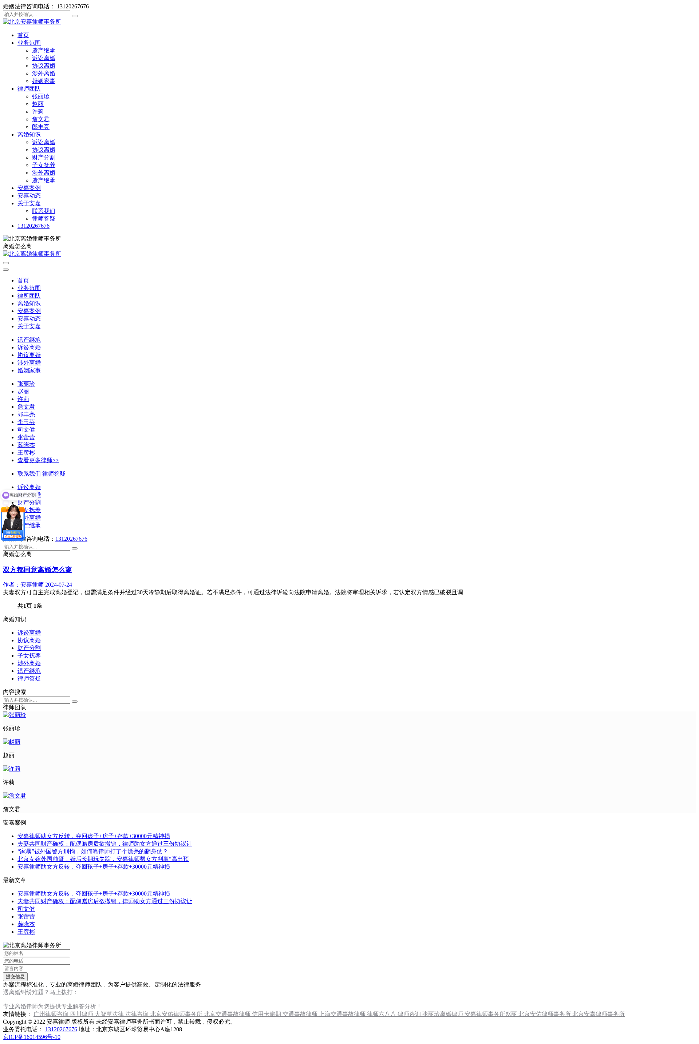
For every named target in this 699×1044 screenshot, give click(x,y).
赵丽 (38, 104)
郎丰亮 (41, 127)
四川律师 (82, 1014)
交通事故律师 (301, 1014)
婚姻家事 (43, 81)
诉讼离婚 (43, 58)
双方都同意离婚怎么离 (37, 569)
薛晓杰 (26, 445)
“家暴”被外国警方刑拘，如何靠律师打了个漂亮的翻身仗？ (92, 851)
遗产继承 (43, 50)
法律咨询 (137, 1014)
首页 (23, 35)
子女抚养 (43, 165)
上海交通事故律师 (343, 1014)
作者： (23, 584)
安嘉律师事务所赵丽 (491, 1014)
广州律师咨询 (51, 1014)
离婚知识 (29, 134)
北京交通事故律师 (228, 1014)
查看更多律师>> (38, 460)
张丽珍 (41, 96)
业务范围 (29, 43)
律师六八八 (382, 1014)
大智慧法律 (110, 1014)
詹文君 (41, 119)
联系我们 (43, 211)
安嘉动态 (29, 195)
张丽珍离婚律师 (443, 1014)
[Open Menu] (6, 263)
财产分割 (43, 157)
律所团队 (29, 296)
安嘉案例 (29, 188)
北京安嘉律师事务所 (598, 1014)
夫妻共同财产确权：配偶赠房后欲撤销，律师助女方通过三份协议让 (104, 844)
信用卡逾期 (267, 1014)
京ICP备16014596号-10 (31, 1037)
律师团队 (29, 89)
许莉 (38, 111)
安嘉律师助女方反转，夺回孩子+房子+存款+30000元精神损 (93, 836)
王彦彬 (26, 452)
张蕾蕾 (26, 437)
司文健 (26, 429)
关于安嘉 (29, 203)
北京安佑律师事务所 (177, 1014)
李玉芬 (26, 422)
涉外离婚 (43, 73)
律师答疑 (43, 218)
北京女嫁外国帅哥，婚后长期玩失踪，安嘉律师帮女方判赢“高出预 (103, 859)
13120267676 (33, 226)
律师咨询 (410, 1014)
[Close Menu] (6, 270)
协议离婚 (43, 66)
